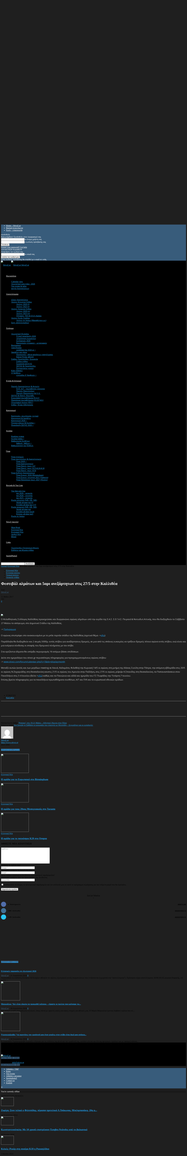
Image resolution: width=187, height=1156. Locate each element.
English (9, 1083)
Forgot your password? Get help (14, 247)
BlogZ (13, 537)
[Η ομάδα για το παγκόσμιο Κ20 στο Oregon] (15, 831)
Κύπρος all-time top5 (24, 514)
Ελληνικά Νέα (17, 530)
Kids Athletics (17, 371)
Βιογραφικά (16, 345)
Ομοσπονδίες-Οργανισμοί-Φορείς (25, 548)
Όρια (8, 451)
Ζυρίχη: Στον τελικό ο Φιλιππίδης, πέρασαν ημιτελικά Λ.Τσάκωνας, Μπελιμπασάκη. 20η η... (49, 1110)
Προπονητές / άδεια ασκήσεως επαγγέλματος (34, 354)
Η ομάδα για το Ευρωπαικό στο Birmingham (24, 779)
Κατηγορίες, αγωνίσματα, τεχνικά (24, 416)
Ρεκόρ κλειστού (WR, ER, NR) (24, 500)
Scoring (9, 431)
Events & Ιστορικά (13, 381)
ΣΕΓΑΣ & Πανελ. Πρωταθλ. (22, 396)
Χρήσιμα (9, 328)
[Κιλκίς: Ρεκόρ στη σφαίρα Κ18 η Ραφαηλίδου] (7, 1144)
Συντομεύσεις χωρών (25, 368)
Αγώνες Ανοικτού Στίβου (21, 309)
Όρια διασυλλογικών (24, 464)
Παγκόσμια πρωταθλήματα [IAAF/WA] (27, 400)
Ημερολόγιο (11, 276)
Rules (8, 1071)
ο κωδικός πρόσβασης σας (35, 242)
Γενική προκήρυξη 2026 (26, 336)
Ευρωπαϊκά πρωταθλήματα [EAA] (25, 398)
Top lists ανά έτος (18, 491)
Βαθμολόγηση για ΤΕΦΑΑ (22, 446)
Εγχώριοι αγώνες (13, 573)
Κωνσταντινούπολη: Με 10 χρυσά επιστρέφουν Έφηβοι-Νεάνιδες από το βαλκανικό (44, 1129)
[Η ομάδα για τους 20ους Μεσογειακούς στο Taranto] (15, 802)
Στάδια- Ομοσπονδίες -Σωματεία (24, 359)
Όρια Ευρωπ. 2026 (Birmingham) (30, 475)
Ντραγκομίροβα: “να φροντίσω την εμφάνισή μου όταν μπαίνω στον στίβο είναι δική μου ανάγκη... (43, 1035)
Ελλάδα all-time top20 (25, 512)
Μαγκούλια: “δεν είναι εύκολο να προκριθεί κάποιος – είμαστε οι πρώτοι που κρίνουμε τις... (41, 1004)
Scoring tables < (17, 439)
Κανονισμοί (11, 410)
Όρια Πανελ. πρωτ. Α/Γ (25, 466)
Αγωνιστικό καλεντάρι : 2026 (23, 284)
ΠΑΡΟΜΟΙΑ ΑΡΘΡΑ (10, 750)
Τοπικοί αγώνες (12, 575)
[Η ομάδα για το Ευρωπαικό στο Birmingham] (15, 772)
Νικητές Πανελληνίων (25, 391)
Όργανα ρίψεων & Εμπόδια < (23, 423)
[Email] (44, 710)
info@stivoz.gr (18, 1062)
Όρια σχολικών (17, 457)
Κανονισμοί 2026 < (19, 421)
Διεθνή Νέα (16, 534)
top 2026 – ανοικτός (24, 493)
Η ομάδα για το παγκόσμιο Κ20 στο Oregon (24, 838)
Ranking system (17, 436)
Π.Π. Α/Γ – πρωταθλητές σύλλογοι (30, 389)
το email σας (30, 254)
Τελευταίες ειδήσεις (9, 962)
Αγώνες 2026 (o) (23, 311)
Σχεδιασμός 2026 (23, 341)
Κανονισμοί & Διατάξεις (21, 418)
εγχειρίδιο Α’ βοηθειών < (26, 375)
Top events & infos (18, 286)
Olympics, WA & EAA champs (28, 316)
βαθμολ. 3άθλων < (24, 443)
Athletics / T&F (12, 1069)
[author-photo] (7, 738)
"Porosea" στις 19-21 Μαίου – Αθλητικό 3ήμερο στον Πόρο (42, 723)
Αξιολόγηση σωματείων (26, 338)
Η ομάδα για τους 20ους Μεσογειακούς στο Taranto (28, 809)
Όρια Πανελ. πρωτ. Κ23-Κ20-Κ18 (30, 468)
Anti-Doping (16, 348)
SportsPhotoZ (11, 556)
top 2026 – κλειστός (24, 496)
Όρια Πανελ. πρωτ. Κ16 (26, 471)
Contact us (10, 1080)
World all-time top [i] (24, 502)
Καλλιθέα (10, 698)
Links (8, 542)
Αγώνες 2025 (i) (22, 307)
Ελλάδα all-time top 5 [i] (26, 505)
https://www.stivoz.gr (9, 742)
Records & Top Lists (14, 485)
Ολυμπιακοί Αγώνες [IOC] (22, 402)
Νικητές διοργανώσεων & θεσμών (25, 386)
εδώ (103, 635)
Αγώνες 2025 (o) (23, 313)
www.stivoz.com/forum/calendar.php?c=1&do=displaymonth (34, 661)
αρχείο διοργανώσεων (20, 288)
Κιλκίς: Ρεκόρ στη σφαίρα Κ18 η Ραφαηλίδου (25, 1148)
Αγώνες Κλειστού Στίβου (21, 302)
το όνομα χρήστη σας (33, 239)
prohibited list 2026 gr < (26, 350)
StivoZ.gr (5, 592)
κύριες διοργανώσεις (19, 300)
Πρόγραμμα (10, 629)
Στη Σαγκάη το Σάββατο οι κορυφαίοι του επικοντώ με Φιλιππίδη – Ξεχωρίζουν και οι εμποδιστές (53, 725)
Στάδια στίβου (22, 361)
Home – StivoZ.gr (13, 226)
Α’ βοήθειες (16, 373)
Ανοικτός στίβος (12, 577)
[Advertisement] (31, 606)
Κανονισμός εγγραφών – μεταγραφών (31, 343)
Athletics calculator (13, 1076)
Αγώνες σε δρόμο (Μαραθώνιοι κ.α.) (31, 320)
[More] (62, 711)
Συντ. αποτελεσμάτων (20, 323)
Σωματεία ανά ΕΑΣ (24, 364)
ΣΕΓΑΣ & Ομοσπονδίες (26, 366)
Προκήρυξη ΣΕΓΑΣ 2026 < (22, 425)
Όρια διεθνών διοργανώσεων (23, 473)
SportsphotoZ (11, 1078)
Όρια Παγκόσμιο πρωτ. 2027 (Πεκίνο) (32, 480)
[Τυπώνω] (53, 710)
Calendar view (17, 282)
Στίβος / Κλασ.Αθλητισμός (22, 405)
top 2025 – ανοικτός (24, 498)
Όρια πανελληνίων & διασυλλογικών (26, 459)
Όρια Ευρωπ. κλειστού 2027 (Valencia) (32, 477)
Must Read (15, 527)
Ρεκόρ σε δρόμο (18, 516)
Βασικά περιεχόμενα (14, 228)
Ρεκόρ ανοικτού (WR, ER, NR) (24, 507)
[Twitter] (35, 710)
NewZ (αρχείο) (12, 522)
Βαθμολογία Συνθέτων (20, 441)
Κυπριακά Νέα (17, 532)
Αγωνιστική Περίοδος (20, 334)
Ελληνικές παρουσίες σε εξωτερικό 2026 (18, 971)
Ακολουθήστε (180, 911)
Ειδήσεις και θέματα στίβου (22, 550)
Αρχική (4, 566)
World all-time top (23, 509)
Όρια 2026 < (21, 461)
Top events (10, 1074)
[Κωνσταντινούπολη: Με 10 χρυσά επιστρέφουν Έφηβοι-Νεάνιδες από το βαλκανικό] (7, 1124)
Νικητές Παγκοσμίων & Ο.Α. (28, 393)
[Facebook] (25, 710)
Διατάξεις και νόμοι (19, 352)
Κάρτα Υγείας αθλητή (25, 357)
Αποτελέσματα (12, 294)
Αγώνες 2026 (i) (22, 304)
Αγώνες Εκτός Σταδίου (20, 318)
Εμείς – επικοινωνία (14, 230)
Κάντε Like (182, 904)
